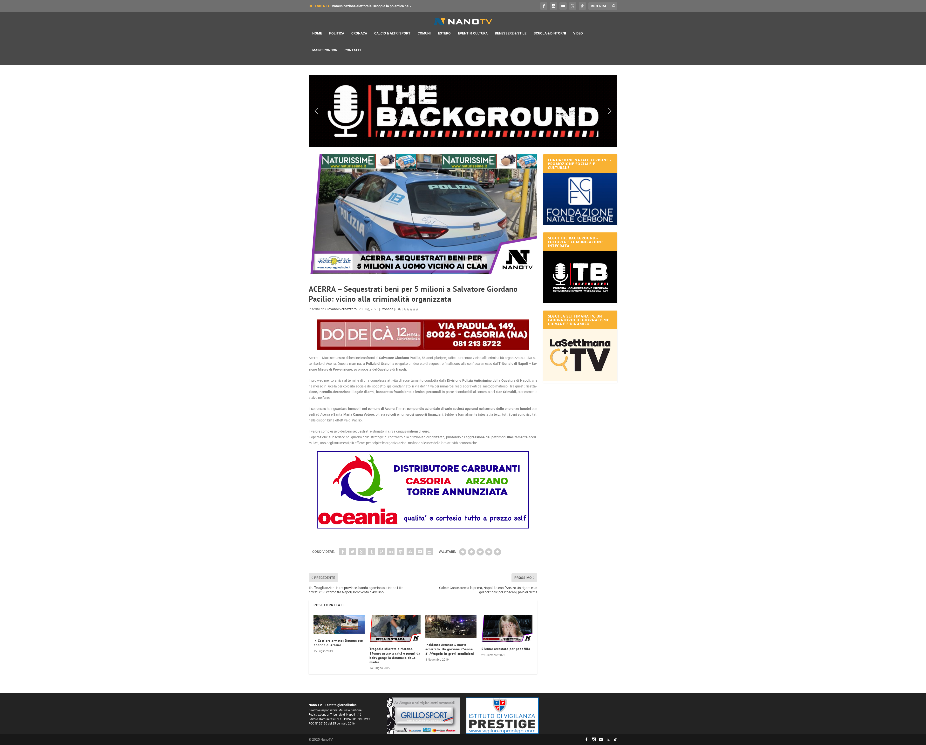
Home (317, 33)
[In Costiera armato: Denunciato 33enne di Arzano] (339, 624)
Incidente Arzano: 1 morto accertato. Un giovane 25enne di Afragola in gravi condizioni (449, 649)
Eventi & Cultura (473, 33)
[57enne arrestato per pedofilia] (506, 628)
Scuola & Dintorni (550, 33)
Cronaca (359, 33)
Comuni (424, 33)
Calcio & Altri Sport (392, 33)
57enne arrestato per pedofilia (505, 649)
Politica (336, 33)
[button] (463, 111)
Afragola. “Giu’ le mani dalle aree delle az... (365, 6)
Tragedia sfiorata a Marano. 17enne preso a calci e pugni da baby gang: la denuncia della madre (394, 655)
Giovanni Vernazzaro (341, 309)
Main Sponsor (324, 50)
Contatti (353, 50)
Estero (444, 33)
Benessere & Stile (510, 33)
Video (578, 33)
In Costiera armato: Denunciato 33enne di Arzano (338, 642)
